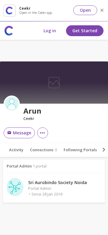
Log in (50, 30)
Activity (16, 149)
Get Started (84, 30)
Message (21, 133)
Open (85, 10)
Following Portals (82, 149)
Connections (43, 149)
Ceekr (28, 118)
